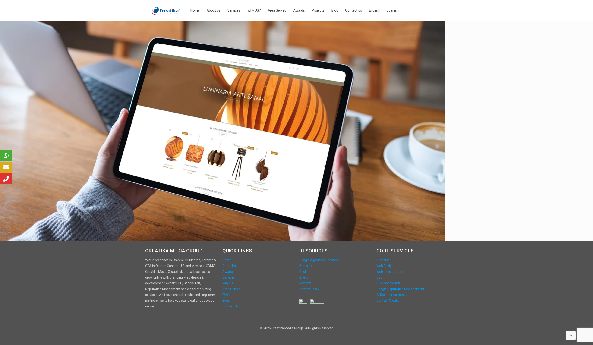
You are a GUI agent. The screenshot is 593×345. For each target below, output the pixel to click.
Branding (383, 260)
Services (228, 277)
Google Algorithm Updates (318, 260)
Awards (228, 271)
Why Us (227, 283)
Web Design (385, 266)
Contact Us (230, 306)
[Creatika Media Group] (166, 10)
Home (226, 260)
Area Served (231, 289)
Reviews (305, 283)
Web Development (389, 271)
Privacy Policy (309, 289)
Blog (225, 300)
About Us (229, 266)
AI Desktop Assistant (391, 295)
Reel (302, 271)
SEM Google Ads (388, 283)
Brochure (306, 266)
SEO (379, 277)
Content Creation (388, 300)
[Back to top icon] (571, 335)
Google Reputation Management (400, 289)
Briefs (303, 277)
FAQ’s (226, 295)
